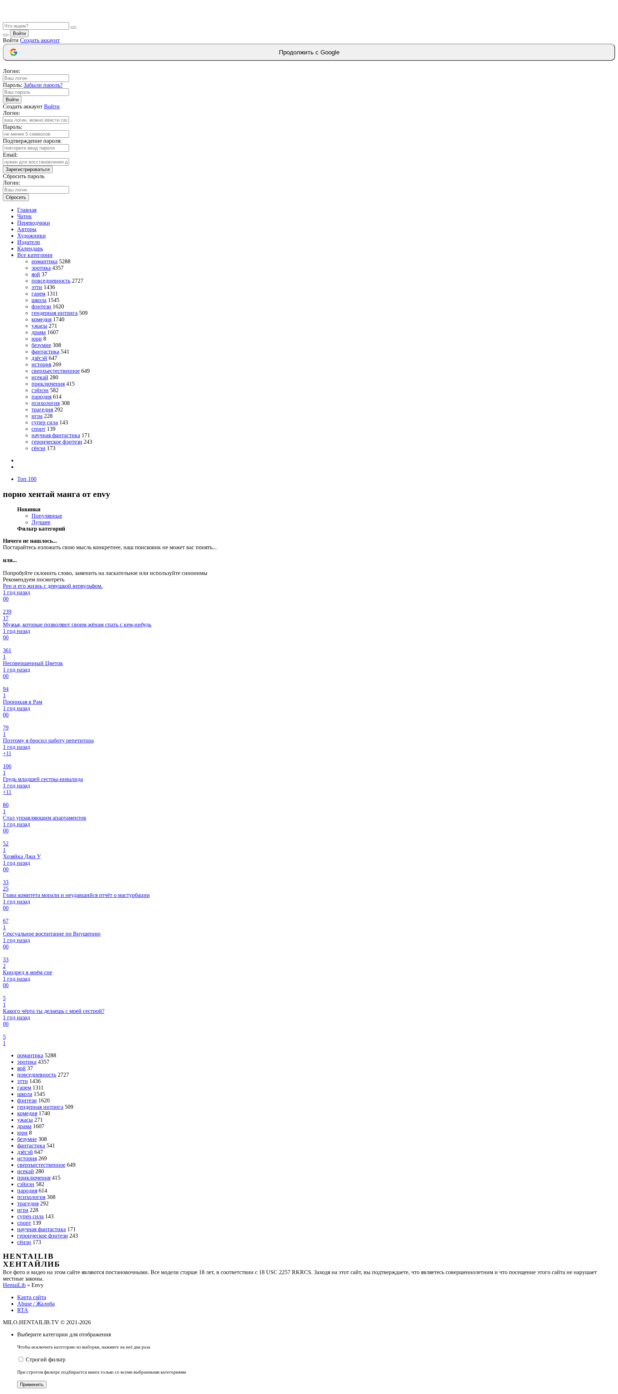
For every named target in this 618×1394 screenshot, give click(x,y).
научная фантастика (55, 435)
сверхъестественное (55, 371)
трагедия (42, 409)
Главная (26, 210)
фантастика (45, 351)
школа (38, 300)
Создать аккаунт (40, 40)
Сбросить (16, 197)
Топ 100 (26, 479)
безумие (41, 345)
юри (36, 339)
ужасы (39, 326)
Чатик (24, 216)
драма (38, 332)
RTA (22, 1310)
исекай (39, 377)
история (41, 364)
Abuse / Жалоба (36, 1304)
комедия (41, 319)
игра (37, 416)
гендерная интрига (54, 313)
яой (35, 274)
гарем (38, 294)
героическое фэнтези (56, 442)
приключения (48, 384)
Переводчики (33, 223)
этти (36, 287)
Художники (31, 236)
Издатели (28, 242)
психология (45, 403)
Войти (19, 33)
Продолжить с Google (309, 52)
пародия (41, 397)
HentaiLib (14, 1285)
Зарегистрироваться (28, 169)
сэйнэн (40, 390)
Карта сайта (31, 1297)
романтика (44, 261)
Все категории (35, 255)
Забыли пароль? (43, 85)
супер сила (44, 422)
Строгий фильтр (45, 1359)
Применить (32, 1384)
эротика (41, 268)
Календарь (30, 248)
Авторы (26, 229)
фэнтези (41, 306)
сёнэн (38, 448)
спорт (38, 429)
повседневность (50, 281)
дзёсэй (39, 358)
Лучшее (40, 522)
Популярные (46, 516)
